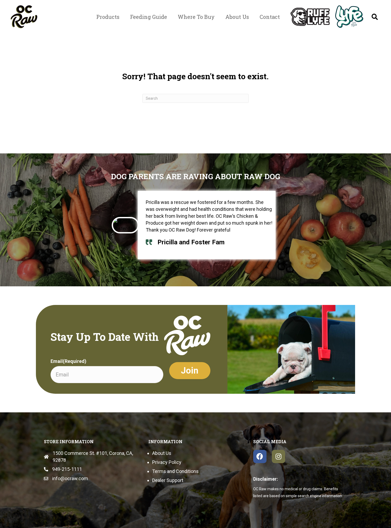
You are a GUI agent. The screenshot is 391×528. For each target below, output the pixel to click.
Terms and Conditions (175, 471)
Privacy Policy (166, 462)
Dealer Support (167, 480)
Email (68, 361)
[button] (375, 17)
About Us (161, 453)
